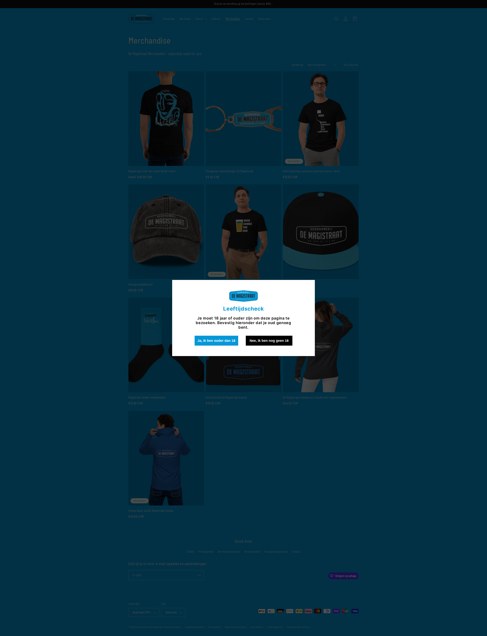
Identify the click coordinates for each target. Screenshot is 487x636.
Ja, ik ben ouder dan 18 (216, 341)
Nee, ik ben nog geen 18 (269, 341)
